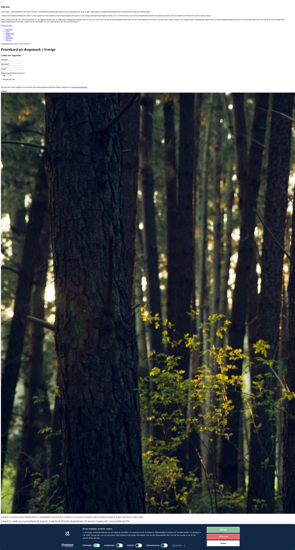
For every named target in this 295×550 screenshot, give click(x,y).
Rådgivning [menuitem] (10, 34)
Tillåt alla (223, 530)
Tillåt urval (223, 537)
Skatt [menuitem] (7, 32)
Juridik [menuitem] (8, 36)
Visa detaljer (177, 545)
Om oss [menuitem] (8, 40)
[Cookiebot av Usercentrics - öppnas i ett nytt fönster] (67, 545)
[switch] (119, 545)
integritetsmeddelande (79, 87)
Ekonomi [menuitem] (9, 29)
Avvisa (223, 543)
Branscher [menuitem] (9, 38)
